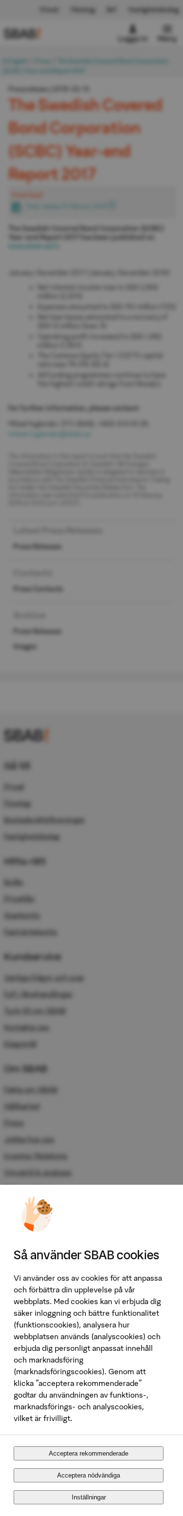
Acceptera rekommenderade (88, 1453)
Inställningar (89, 1497)
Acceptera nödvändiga (88, 1475)
